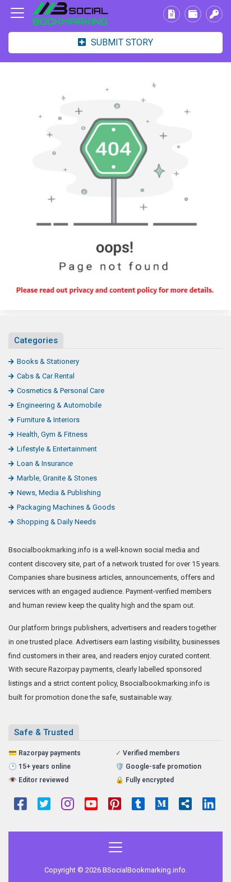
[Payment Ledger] (192, 14)
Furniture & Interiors (48, 419)
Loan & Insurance (45, 463)
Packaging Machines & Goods (66, 507)
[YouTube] (91, 805)
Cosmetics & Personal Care (60, 390)
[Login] (214, 14)
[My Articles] (171, 14)
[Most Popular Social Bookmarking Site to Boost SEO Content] (70, 13)
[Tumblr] (138, 805)
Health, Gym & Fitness (52, 434)
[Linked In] (208, 805)
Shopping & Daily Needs (56, 522)
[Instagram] (67, 805)
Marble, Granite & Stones (57, 478)
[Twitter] (44, 805)
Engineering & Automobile (59, 405)
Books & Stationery (48, 361)
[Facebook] (20, 805)
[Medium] (161, 805)
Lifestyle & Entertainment (57, 449)
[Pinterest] (114, 805)
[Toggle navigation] (17, 13)
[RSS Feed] (185, 805)
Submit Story (121, 42)
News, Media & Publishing (59, 492)
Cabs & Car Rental (46, 376)
